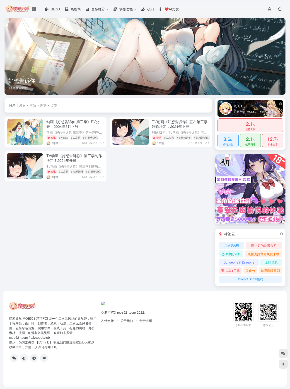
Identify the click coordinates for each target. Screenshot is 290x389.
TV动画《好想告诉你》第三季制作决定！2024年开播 (74, 158)
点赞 (54, 105)
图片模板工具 (230, 270)
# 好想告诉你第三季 (205, 137)
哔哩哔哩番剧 (270, 270)
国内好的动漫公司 (264, 245)
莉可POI (110, 312)
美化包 (250, 270)
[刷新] (281, 234)
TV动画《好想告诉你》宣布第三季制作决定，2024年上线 (180, 124)
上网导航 (271, 262)
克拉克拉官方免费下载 (263, 254)
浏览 (43, 105)
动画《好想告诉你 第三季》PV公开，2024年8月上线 (72, 124)
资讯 (53, 137)
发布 (22, 105)
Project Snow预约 (250, 279)
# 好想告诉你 (90, 137)
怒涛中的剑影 (231, 254)
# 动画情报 (77, 171)
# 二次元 (75, 137)
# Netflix (63, 137)
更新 (33, 105)
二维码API (231, 245)
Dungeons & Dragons (238, 262)
